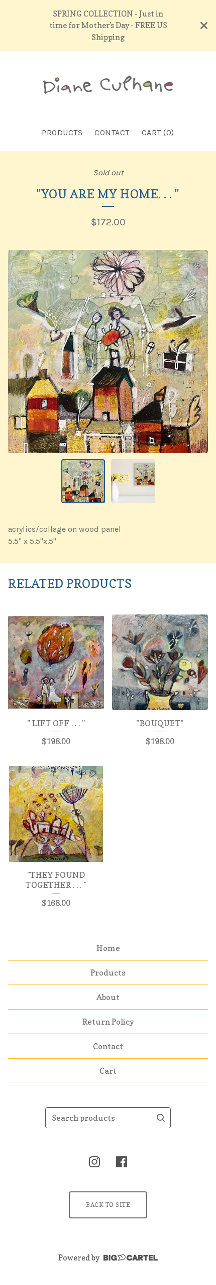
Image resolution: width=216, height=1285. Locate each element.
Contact (112, 132)
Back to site (108, 1204)
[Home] (108, 85)
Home (108, 948)
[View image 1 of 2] (83, 481)
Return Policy (108, 1022)
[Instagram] (94, 1161)
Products (62, 132)
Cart (108, 1071)
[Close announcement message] (204, 26)
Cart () (158, 132)
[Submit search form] (161, 1118)
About (108, 997)
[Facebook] (121, 1161)
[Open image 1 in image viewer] (108, 352)
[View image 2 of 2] (133, 481)
